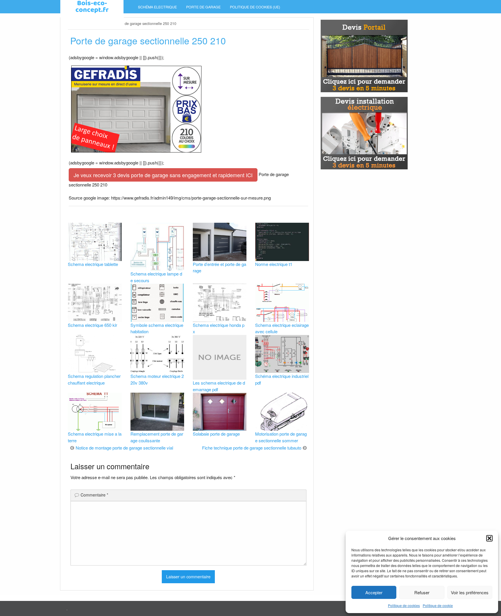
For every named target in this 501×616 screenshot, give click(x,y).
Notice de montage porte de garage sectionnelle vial (124, 448)
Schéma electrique (157, 7)
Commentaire (94, 495)
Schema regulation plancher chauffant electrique (94, 379)
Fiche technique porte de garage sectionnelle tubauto (251, 448)
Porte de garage (203, 7)
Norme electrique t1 (273, 264)
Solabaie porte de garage (216, 434)
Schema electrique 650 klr (92, 325)
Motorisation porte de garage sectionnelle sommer (281, 437)
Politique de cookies (404, 605)
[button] (489, 538)
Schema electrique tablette (93, 264)
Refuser (421, 592)
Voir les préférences (470, 592)
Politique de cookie (438, 605)
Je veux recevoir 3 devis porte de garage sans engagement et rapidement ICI (163, 175)
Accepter (373, 592)
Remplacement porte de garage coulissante (156, 437)
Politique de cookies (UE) (255, 7)
